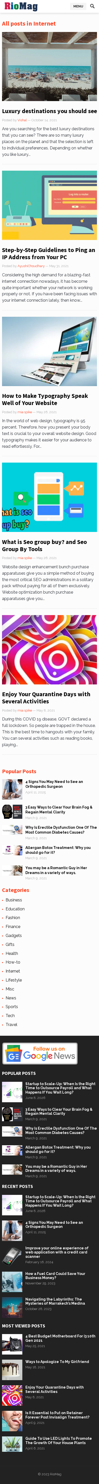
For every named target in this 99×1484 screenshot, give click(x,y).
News (11, 998)
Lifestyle (14, 980)
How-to (13, 962)
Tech (10, 1015)
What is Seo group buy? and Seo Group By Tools (44, 545)
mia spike (25, 412)
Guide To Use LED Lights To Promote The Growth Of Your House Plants (58, 1440)
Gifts (10, 944)
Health (12, 953)
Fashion (13, 917)
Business (14, 900)
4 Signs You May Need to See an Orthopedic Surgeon (54, 1224)
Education (15, 909)
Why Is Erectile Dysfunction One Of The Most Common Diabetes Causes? (61, 1130)
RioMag (55, 1474)
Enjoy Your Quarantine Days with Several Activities (46, 697)
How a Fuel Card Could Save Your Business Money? (55, 1276)
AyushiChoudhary (31, 266)
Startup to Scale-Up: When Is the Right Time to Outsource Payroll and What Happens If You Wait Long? (60, 1088)
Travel (11, 1024)
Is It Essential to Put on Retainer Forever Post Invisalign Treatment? (57, 1415)
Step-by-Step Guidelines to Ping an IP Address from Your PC (48, 253)
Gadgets (14, 935)
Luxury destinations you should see (49, 111)
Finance (13, 926)
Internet (13, 971)
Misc (10, 989)
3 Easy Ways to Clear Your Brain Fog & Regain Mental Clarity (58, 1111)
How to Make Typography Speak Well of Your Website (45, 399)
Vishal (22, 120)
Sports (12, 1006)
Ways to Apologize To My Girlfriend (57, 1362)
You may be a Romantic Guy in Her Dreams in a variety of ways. (56, 1168)
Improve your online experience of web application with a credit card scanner (57, 1252)
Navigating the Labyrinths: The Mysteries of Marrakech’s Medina (55, 1301)
